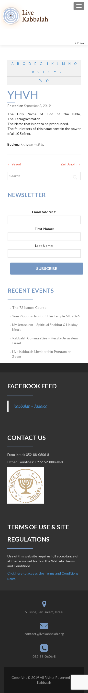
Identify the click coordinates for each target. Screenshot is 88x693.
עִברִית (79, 42)
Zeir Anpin (71, 164)
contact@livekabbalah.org (44, 634)
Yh (47, 80)
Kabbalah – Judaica (30, 406)
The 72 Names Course (29, 307)
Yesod (14, 164)
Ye (40, 80)
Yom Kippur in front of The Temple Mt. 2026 (45, 316)
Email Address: (44, 212)
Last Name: (44, 245)
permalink (36, 144)
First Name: (44, 229)
